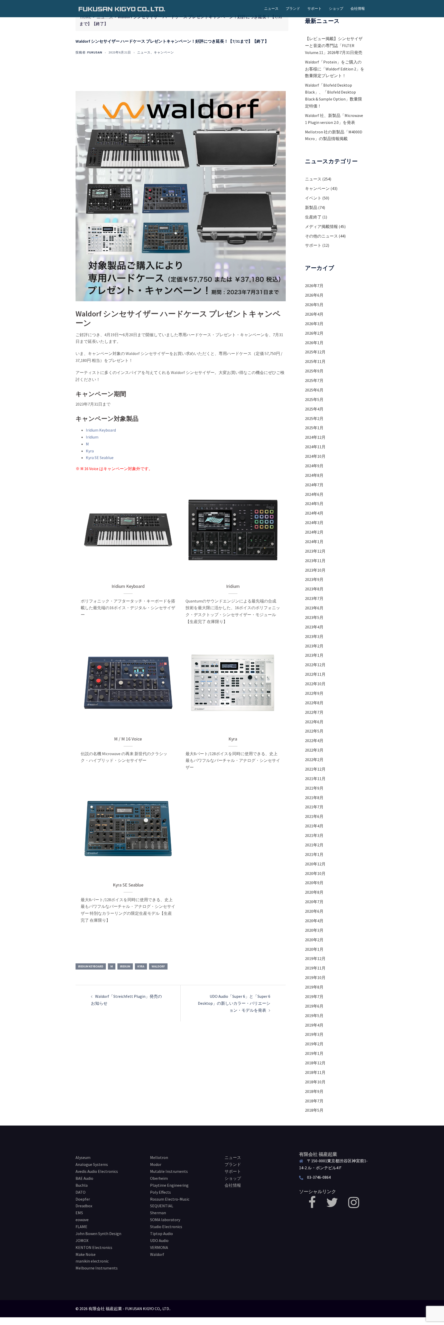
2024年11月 (315, 446)
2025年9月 (314, 370)
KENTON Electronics (94, 1247)
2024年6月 (314, 494)
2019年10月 (315, 977)
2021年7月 (314, 806)
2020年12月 (315, 863)
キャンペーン (164, 52)
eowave (82, 1219)
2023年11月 (315, 560)
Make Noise (86, 1254)
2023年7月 (314, 598)
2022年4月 (314, 740)
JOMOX (82, 1240)
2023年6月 (314, 607)
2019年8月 (314, 987)
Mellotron (159, 1157)
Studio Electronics (166, 1226)
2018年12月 (315, 1062)
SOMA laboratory (165, 1219)
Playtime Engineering (169, 1185)
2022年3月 (314, 750)
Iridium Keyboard (101, 430)
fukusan (94, 52)
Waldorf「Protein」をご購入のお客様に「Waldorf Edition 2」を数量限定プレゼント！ (334, 68)
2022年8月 (314, 702)
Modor (155, 1164)
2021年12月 (315, 769)
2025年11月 (315, 361)
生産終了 (313, 217)
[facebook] (312, 1205)
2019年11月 (315, 968)
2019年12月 (315, 958)
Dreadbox (84, 1205)
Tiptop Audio (161, 1233)
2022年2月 (314, 759)
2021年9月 (314, 788)
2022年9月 (314, 693)
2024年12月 (315, 437)
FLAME (81, 1226)
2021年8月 (314, 797)
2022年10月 (315, 683)
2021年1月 (314, 854)
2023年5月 (314, 617)
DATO (81, 1192)
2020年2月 (314, 939)
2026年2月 (314, 333)
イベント (313, 197)
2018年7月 (314, 1100)
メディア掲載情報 (321, 226)
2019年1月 (314, 1053)
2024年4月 (314, 513)
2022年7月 (314, 712)
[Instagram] (353, 1205)
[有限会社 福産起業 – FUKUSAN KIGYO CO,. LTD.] (122, 8)
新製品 (311, 207)
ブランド (293, 8)
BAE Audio (84, 1178)
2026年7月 (314, 285)
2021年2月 (314, 844)
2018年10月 (315, 1081)
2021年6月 (314, 816)
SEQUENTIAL (161, 1205)
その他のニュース (321, 236)
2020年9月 (314, 882)
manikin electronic (92, 1261)
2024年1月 (314, 541)
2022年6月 (314, 721)
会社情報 (357, 8)
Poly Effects (160, 1192)
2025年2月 (314, 418)
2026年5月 (314, 304)
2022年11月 (315, 674)
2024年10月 (315, 456)
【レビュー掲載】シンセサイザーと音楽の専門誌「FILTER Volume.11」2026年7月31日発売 (334, 45)
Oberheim (159, 1178)
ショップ (336, 8)
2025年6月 (314, 389)
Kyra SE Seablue (100, 457)
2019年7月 (314, 996)
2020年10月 (315, 873)
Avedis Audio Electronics (97, 1171)
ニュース (271, 8)
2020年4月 (314, 920)
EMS (79, 1212)
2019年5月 (314, 1015)
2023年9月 (314, 579)
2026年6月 (314, 295)
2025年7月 (314, 380)
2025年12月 (315, 351)
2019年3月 (314, 1034)
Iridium (92, 437)
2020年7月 (314, 901)
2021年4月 (314, 825)
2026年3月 (314, 323)
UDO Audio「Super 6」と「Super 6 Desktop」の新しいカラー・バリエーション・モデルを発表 (234, 1003)
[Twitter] (332, 1205)
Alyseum (83, 1157)
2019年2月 (314, 1043)
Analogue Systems (92, 1164)
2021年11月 (315, 778)
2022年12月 (315, 664)
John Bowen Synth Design (98, 1233)
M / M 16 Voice (128, 739)
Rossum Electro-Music (169, 1199)
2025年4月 (314, 409)
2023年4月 (314, 626)
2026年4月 (314, 314)
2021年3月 (314, 835)
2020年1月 (314, 949)
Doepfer (83, 1199)
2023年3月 (314, 636)
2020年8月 (314, 892)
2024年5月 (314, 503)
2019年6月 (314, 1006)
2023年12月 (315, 551)
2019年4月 (314, 1025)
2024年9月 (314, 465)
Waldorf (158, 966)
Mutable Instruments (169, 1171)
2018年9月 (314, 1091)
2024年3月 (314, 522)
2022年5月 (314, 731)
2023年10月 (315, 570)
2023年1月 (314, 655)
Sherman (158, 1212)
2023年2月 (314, 645)
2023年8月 (314, 588)
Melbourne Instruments (97, 1268)
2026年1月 (314, 342)
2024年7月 (314, 484)
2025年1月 (314, 427)
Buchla (82, 1185)
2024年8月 (314, 475)
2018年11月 (315, 1072)
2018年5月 (314, 1110)
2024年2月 (314, 532)
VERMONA (159, 1247)
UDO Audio (159, 1240)
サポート (314, 8)
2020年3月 (314, 930)
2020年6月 (314, 911)
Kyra (90, 450)
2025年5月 (314, 399)
